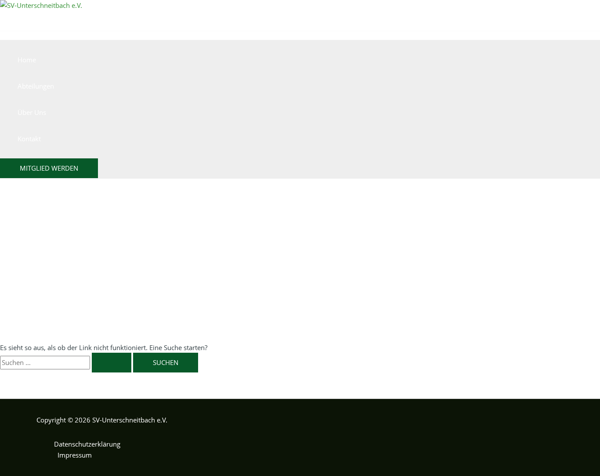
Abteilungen (36, 86)
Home (27, 59)
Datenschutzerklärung (87, 444)
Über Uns (32, 112)
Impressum (75, 455)
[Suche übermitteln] (111, 362)
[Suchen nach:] (66, 362)
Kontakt (29, 138)
